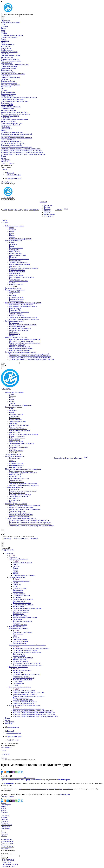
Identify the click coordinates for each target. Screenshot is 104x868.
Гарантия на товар (7, 843)
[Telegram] (22, 772)
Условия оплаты (6, 839)
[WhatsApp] (16, 772)
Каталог (3, 803)
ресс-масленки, (25, 789)
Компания (4, 812)
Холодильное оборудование (22, 632)
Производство (6, 805)
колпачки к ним (19, 780)
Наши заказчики (6, 825)
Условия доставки (7, 841)
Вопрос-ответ (5, 845)
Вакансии (4, 819)
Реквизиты (4, 821)
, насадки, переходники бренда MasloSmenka (57, 789)
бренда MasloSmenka (33, 780)
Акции (3, 806)
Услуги (3, 808)
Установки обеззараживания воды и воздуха (28, 709)
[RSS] (1, 774)
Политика (4, 834)
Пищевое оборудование (21, 581)
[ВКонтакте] (2, 772)
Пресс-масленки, (7, 780)
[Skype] (19, 772)
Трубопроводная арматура (22, 670)
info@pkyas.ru (7, 182)
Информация (5, 828)
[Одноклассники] (5, 772)
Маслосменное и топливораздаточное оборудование (31, 648)
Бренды (3, 810)
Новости (4, 817)
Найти (3, 858)
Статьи (3, 832)
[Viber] (13, 772)
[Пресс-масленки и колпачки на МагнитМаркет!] (18, 778)
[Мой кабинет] (2, 532)
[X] (10, 772)
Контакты (4, 823)
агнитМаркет (10, 783)
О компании (5, 815)
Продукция (13, 557)
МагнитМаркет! (64, 780)
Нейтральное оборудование (22, 562)
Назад (13, 555)
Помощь (4, 836)
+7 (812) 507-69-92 (7, 163)
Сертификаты (5, 826)
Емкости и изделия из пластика (24, 690)
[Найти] (2, 18)
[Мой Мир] (7, 772)
